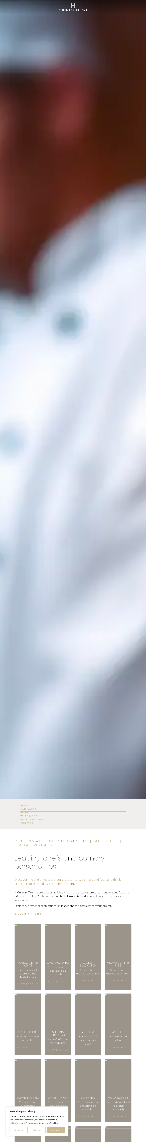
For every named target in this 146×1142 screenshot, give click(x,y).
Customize (18, 1130)
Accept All (55, 1130)
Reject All (37, 1130)
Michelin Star (27, 841)
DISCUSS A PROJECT (29, 914)
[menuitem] (72, 805)
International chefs (67, 841)
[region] (37, 1121)
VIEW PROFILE (28, 984)
